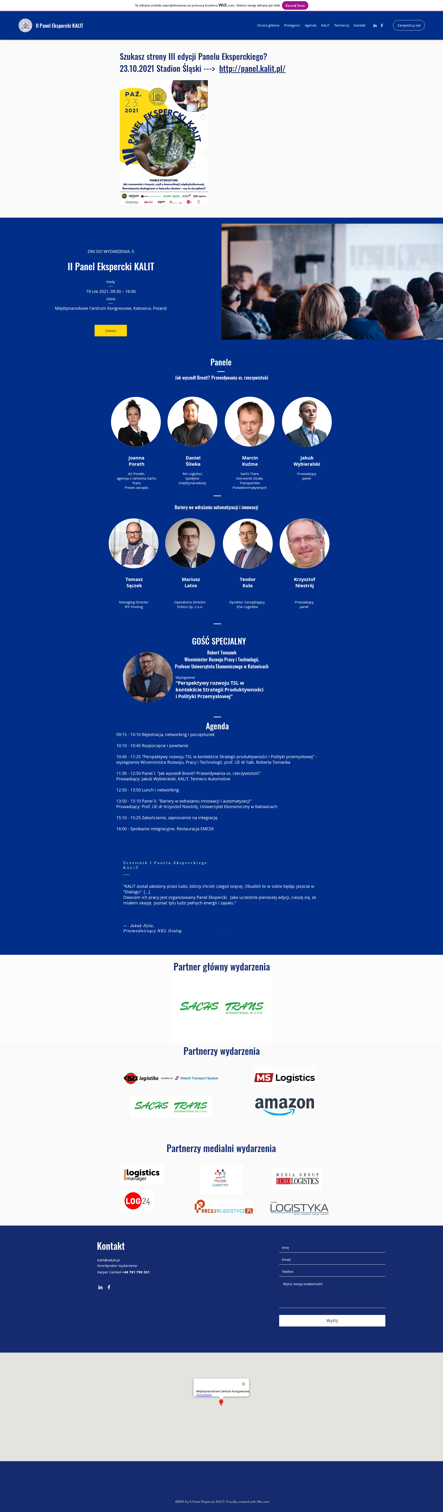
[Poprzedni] (25, 890)
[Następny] (418, 890)
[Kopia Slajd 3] (221, 934)
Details (110, 330)
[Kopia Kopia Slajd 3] (226, 934)
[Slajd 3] (217, 934)
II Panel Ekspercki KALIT (59, 25)
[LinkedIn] (375, 25)
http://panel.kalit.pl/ (252, 68)
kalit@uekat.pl (108, 1260)
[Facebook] (382, 25)
